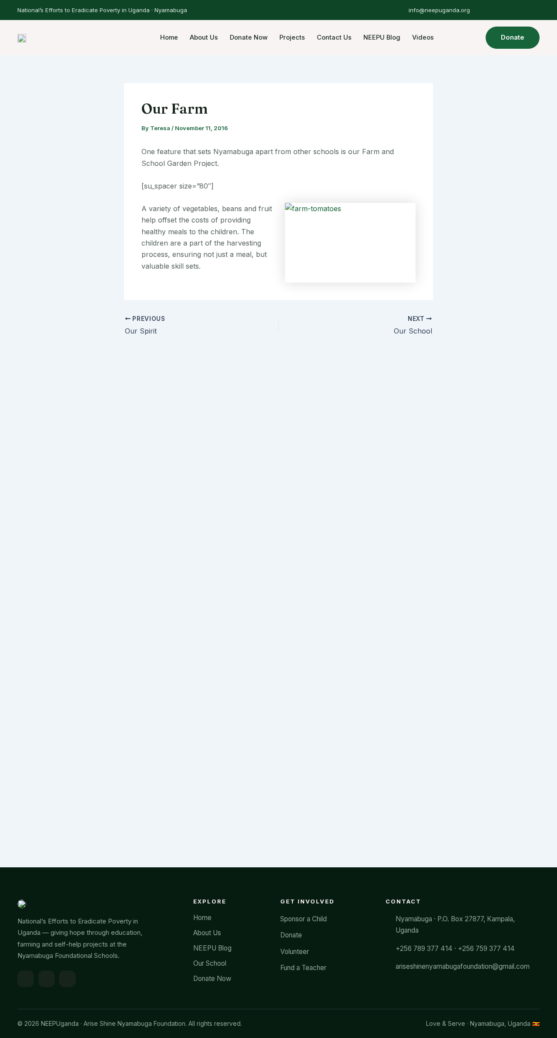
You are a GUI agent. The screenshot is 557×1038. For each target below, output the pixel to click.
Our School (209, 963)
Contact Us (334, 37)
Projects (292, 37)
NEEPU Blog (381, 37)
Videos (423, 37)
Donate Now (249, 37)
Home (169, 37)
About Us (204, 37)
